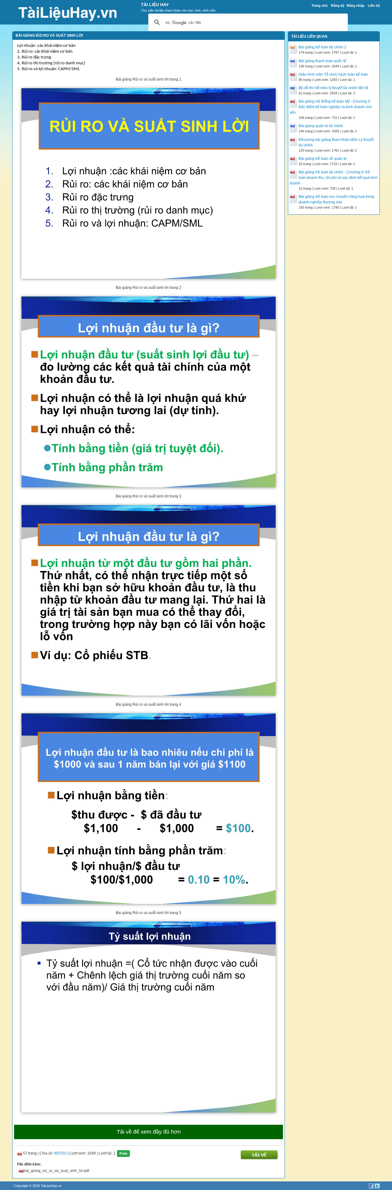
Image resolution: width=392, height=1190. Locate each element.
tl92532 (60, 1153)
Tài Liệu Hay (155, 4)
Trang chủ (319, 5)
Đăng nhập (355, 5)
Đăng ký (337, 5)
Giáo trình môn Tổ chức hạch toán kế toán (333, 74)
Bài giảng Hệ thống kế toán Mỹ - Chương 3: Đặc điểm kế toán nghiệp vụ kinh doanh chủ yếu (331, 107)
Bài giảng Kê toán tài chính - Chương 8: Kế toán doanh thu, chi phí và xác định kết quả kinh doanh (334, 177)
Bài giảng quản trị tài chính (321, 126)
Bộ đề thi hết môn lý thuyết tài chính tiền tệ (333, 88)
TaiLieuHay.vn (51, 1186)
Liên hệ (374, 5)
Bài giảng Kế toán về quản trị (323, 159)
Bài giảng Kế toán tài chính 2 (322, 47)
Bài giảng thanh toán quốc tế (322, 61)
